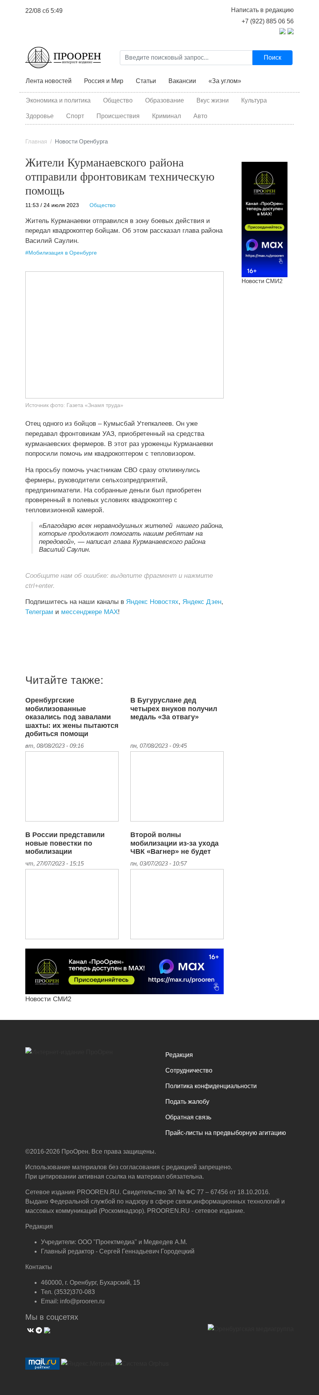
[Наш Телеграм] (38, 1329)
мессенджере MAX (89, 612)
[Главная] (63, 57)
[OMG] (251, 1331)
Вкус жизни (212, 100)
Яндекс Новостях (152, 601)
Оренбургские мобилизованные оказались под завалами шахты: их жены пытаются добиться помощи (72, 717)
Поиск (272, 57)
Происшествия (118, 116)
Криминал (166, 116)
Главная (36, 141)
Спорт (75, 116)
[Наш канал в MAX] (46, 628)
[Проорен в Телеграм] (282, 30)
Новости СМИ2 (48, 999)
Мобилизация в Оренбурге (62, 253)
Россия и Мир (103, 81)
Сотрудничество (188, 1070)
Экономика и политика (58, 100)
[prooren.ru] (89, 1055)
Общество (118, 100)
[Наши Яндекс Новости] (34, 628)
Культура (254, 100)
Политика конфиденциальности (211, 1086)
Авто (200, 116)
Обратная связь (188, 1117)
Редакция (179, 1055)
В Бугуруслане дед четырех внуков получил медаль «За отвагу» (173, 708)
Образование (164, 100)
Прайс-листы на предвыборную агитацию (225, 1132)
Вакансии (182, 81)
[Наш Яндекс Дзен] (28, 628)
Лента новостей (49, 81)
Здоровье (40, 116)
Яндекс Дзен (201, 601)
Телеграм (39, 612)
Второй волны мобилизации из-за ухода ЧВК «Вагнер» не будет (174, 843)
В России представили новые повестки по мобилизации (65, 843)
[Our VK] (29, 1329)
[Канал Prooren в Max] (264, 219)
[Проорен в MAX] (290, 30)
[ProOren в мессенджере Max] (124, 971)
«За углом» (225, 81)
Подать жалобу (187, 1101)
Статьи (146, 81)
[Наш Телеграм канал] (40, 628)
